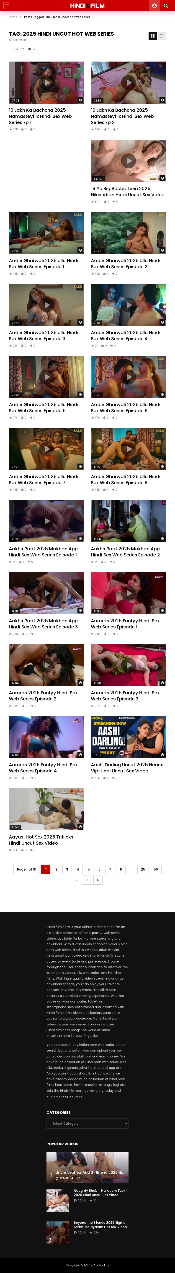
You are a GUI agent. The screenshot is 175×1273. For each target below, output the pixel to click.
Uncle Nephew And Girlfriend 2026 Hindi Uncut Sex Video (107, 1172)
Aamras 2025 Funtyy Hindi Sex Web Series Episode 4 (43, 768)
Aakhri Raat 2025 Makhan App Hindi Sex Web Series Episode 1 (43, 552)
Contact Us (101, 1265)
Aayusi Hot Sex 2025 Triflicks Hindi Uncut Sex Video (41, 840)
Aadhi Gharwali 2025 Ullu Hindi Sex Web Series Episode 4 (125, 335)
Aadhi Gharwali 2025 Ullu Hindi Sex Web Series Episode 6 (125, 407)
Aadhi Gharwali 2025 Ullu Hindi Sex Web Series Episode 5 (43, 407)
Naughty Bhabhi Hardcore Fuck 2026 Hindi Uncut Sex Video (100, 1192)
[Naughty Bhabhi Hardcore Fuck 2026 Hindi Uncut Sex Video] (57, 1200)
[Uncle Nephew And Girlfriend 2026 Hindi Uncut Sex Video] (87, 1167)
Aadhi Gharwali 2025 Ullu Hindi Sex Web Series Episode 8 (125, 479)
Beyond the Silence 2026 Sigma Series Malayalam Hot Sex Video (100, 1224)
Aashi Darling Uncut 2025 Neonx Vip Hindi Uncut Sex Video (127, 768)
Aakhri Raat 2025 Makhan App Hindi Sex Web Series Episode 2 (125, 552)
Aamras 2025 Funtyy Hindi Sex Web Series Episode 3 (125, 696)
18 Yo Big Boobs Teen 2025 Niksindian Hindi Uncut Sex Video (128, 191)
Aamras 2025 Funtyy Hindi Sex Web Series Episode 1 (125, 624)
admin (63, 1178)
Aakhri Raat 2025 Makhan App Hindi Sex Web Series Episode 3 (43, 624)
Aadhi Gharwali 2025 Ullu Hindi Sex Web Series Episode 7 (43, 479)
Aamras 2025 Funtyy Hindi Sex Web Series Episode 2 (43, 696)
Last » (98, 880)
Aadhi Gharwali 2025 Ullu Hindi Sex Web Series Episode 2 (125, 263)
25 (143, 869)
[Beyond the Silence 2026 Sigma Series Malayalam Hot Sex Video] (57, 1232)
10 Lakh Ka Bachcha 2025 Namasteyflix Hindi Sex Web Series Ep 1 (40, 116)
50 (156, 869)
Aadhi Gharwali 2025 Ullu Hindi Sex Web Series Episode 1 (43, 263)
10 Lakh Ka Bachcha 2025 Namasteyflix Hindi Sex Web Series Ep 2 (122, 116)
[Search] (166, 5)
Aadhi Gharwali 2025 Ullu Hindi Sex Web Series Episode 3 (43, 335)
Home (13, 17)
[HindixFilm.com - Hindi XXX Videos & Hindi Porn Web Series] (87, 5)
